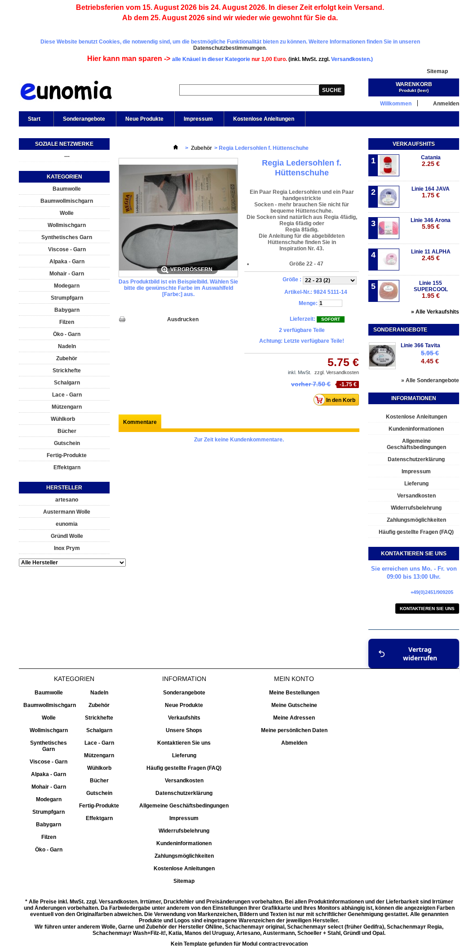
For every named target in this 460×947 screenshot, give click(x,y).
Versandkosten (416, 496)
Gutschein (67, 443)
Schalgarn (67, 383)
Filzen (66, 322)
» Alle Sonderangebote (430, 380)
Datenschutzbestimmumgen (229, 48)
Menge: (308, 303)
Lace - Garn (67, 395)
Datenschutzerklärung (416, 459)
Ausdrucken (183, 319)
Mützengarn (67, 407)
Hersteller (64, 487)
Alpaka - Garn (66, 261)
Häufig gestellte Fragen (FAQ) (416, 532)
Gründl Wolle (67, 536)
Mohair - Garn (66, 274)
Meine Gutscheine (294, 705)
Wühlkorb (63, 419)
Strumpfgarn (67, 298)
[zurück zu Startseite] (175, 148)
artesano (66, 500)
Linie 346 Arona (431, 223)
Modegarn (67, 286)
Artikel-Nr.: (298, 292)
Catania (431, 160)
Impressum (198, 119)
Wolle (67, 213)
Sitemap (437, 71)
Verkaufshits (414, 144)
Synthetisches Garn (66, 237)
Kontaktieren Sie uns (427, 608)
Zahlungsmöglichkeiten (416, 520)
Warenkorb (414, 84)
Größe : (293, 279)
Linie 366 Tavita (420, 345)
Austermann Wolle (66, 512)
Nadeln (67, 346)
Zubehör (66, 358)
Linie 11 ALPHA (431, 255)
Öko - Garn (66, 334)
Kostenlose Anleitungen (263, 119)
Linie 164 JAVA (430, 192)
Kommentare (140, 422)
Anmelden (446, 103)
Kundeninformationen (416, 429)
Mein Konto (294, 678)
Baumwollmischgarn (66, 201)
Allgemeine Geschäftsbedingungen (416, 444)
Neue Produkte (144, 119)
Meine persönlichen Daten (294, 730)
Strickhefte (67, 370)
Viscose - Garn (67, 249)
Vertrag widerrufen (420, 653)
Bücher (67, 431)
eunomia (67, 524)
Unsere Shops (184, 730)
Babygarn (67, 310)
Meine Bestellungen (294, 693)
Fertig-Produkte (67, 455)
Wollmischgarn (67, 225)
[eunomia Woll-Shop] (66, 92)
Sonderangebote (84, 119)
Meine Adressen (294, 718)
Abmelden (294, 743)
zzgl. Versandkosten (336, 372)
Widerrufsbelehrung (416, 508)
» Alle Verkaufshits (435, 312)
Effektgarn (66, 467)
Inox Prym (67, 548)
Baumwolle (67, 189)
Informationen (413, 398)
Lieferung (416, 483)
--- (67, 156)
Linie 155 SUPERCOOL (431, 289)
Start (29, 121)
